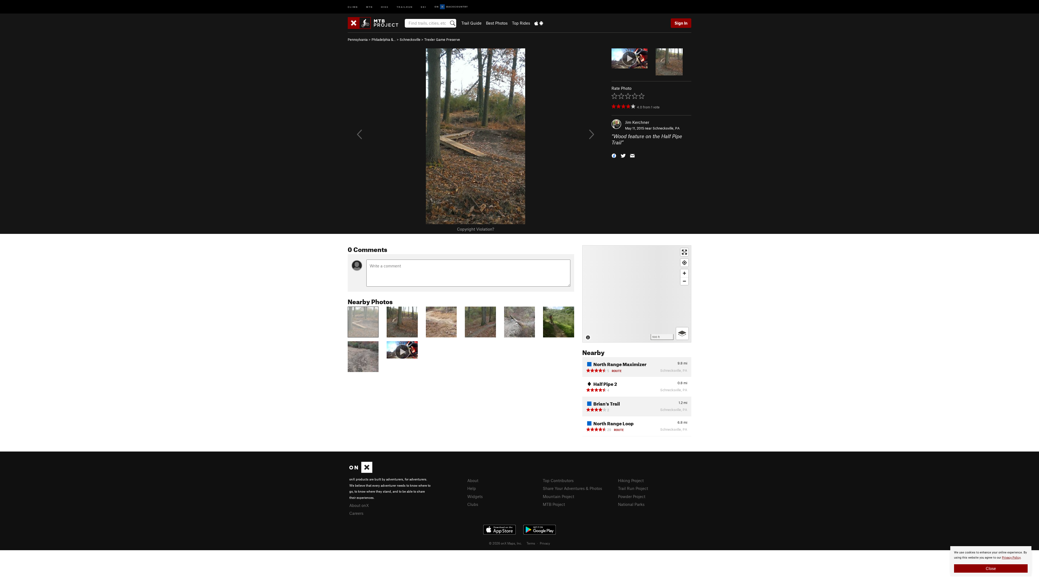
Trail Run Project (633, 488)
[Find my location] (684, 263)
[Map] (637, 293)
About (472, 480)
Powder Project (631, 496)
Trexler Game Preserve (442, 39)
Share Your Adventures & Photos (572, 488)
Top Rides (521, 23)
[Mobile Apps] (538, 23)
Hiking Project (631, 480)
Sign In (681, 23)
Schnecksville (410, 39)
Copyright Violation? (475, 229)
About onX (359, 505)
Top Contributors (558, 480)
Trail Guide (471, 23)
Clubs (472, 504)
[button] (613, 155)
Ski (423, 6)
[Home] (376, 23)
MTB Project (554, 504)
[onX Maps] (360, 471)
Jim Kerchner (637, 122)
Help (471, 488)
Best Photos (497, 23)
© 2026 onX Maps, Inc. (505, 543)
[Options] (682, 333)
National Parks (631, 504)
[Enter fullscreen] (684, 252)
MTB (369, 6)
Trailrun (405, 6)
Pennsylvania (358, 39)
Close (991, 568)
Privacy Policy (1011, 557)
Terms (531, 543)
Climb (353, 6)
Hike (385, 6)
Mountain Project (558, 496)
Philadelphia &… (383, 39)
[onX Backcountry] (451, 7)
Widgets (475, 496)
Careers (356, 513)
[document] (991, 561)
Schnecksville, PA (666, 128)
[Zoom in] (684, 273)
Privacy (545, 543)
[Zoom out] (684, 281)
